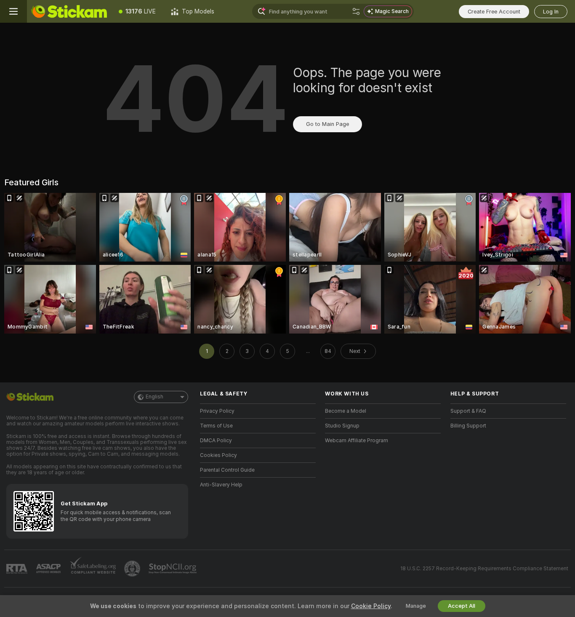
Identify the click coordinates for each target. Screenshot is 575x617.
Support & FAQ (468, 411)
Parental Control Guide (227, 470)
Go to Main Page (327, 124)
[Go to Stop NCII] (173, 569)
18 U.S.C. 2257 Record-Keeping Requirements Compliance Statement (484, 569)
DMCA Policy (216, 440)
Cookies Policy (218, 455)
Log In (551, 11)
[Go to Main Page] (69, 11)
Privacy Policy (217, 411)
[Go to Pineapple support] (133, 569)
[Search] (356, 11)
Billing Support (468, 426)
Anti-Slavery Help (221, 485)
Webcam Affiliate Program (356, 440)
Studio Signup (342, 426)
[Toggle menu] (13, 11)
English (154, 397)
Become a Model (345, 411)
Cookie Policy (371, 606)
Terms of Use (216, 426)
